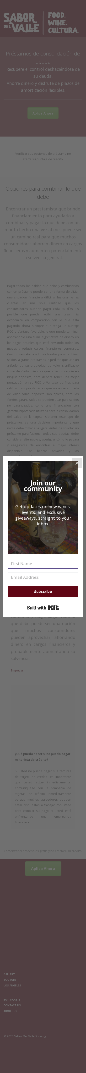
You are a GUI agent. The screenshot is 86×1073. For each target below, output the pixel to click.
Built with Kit (43, 607)
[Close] (77, 463)
